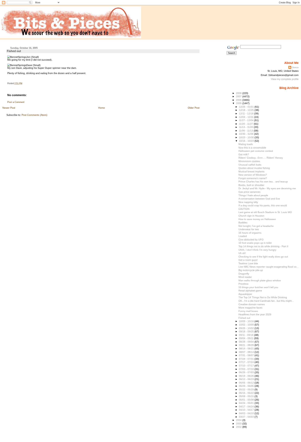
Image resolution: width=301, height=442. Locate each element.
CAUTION (243, 209)
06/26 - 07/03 (246, 372)
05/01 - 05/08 (246, 399)
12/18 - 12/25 (246, 110)
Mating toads (245, 144)
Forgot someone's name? (252, 178)
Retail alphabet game (250, 290)
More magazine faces (250, 307)
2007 (239, 96)
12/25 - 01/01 (246, 106)
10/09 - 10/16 (246, 321)
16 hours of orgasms (249, 232)
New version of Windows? (252, 174)
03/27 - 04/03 (246, 416)
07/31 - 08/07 (246, 355)
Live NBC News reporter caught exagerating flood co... (268, 266)
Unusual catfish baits (249, 164)
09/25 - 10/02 (246, 328)
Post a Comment (15, 102)
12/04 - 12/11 (246, 117)
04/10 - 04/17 (246, 409)
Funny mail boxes (248, 311)
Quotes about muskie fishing (254, 168)
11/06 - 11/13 (246, 130)
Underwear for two (248, 229)
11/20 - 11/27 (246, 123)
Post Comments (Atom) (34, 115)
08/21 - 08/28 (246, 345)
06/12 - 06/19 (246, 379)
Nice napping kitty (248, 202)
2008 (239, 93)
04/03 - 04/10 (246, 413)
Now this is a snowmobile (252, 147)
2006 (239, 100)
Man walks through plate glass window (259, 280)
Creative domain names (251, 304)
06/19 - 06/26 (246, 375)
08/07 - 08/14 (246, 352)
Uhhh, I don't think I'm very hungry (257, 249)
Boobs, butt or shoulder (251, 185)
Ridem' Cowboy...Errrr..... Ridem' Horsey (260, 157)
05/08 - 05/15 (246, 396)
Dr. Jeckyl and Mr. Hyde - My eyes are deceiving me (267, 188)
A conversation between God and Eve (259, 198)
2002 (239, 426)
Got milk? (243, 154)
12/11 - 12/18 (246, 113)
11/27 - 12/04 (246, 120)
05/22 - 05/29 (246, 389)
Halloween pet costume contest (255, 151)
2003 (239, 423)
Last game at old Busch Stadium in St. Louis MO (265, 212)
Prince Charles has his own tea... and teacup (263, 181)
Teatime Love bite (248, 263)
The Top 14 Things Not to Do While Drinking (262, 297)
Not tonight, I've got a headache (256, 226)
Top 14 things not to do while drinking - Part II (263, 246)
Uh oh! (242, 253)
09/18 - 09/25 (246, 331)
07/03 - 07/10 (246, 369)
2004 (239, 420)
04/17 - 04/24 (246, 406)
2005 (239, 103)
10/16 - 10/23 (246, 140)
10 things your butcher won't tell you (258, 287)
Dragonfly (243, 273)
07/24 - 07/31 (246, 358)
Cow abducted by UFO (251, 239)
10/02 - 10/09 (246, 324)
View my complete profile (285, 79)
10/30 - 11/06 (246, 133)
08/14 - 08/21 (246, 348)
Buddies (242, 222)
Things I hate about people (253, 195)
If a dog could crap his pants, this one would (262, 205)
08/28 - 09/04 (246, 341)
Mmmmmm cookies (249, 161)
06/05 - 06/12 (246, 382)
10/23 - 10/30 (246, 137)
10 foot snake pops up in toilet (255, 242)
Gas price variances (249, 191)
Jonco (295, 67)
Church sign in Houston (251, 215)
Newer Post (8, 107)
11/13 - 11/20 (246, 127)
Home (101, 107)
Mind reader (245, 277)
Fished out (14, 51)
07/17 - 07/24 (246, 362)
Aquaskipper (245, 294)
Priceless (243, 283)
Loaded (242, 236)
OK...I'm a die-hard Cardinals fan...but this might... (266, 300)
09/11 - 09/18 (246, 335)
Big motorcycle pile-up (250, 270)
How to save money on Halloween (257, 219)
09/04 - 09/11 (246, 338)
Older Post (193, 107)
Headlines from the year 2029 (254, 314)
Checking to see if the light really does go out (263, 256)
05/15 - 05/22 (246, 393)
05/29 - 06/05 (246, 386)
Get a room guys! (248, 260)
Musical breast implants (251, 171)
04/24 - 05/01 (246, 403)
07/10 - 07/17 (246, 365)
